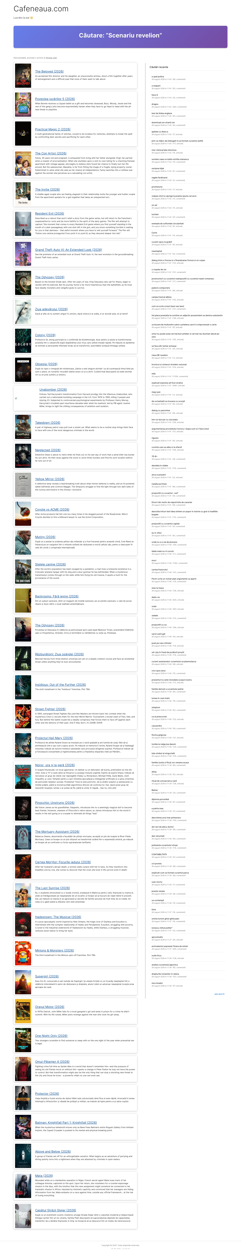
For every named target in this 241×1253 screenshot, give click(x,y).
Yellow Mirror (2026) (50, 479)
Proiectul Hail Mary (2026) (54, 738)
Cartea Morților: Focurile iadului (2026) (63, 862)
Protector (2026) (47, 1093)
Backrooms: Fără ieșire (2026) (57, 596)
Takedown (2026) (47, 422)
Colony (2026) (45, 335)
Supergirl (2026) (47, 976)
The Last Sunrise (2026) (52, 888)
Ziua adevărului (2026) (51, 309)
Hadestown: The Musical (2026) (58, 917)
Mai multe (219, 994)
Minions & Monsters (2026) (54, 950)
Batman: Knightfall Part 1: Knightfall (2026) (66, 1122)
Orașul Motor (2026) (49, 1007)
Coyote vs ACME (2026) (52, 509)
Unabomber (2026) (53, 389)
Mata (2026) (44, 1175)
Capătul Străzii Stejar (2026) (55, 1210)
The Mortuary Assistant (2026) (57, 831)
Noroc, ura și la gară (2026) (55, 765)
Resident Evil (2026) (49, 213)
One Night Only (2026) (51, 1036)
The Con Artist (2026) (51, 153)
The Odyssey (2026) (50, 277)
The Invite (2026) (47, 189)
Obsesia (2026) (46, 364)
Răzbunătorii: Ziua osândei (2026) (59, 654)
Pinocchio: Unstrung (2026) (55, 803)
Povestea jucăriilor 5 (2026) (55, 99)
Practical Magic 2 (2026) (53, 129)
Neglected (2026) (48, 450)
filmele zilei (51, 58)
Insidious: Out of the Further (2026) (60, 684)
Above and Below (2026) (53, 1151)
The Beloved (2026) (49, 71)
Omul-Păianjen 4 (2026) (52, 1061)
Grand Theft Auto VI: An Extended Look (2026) (68, 250)
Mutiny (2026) (45, 537)
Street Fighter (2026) (50, 709)
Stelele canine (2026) (50, 564)
